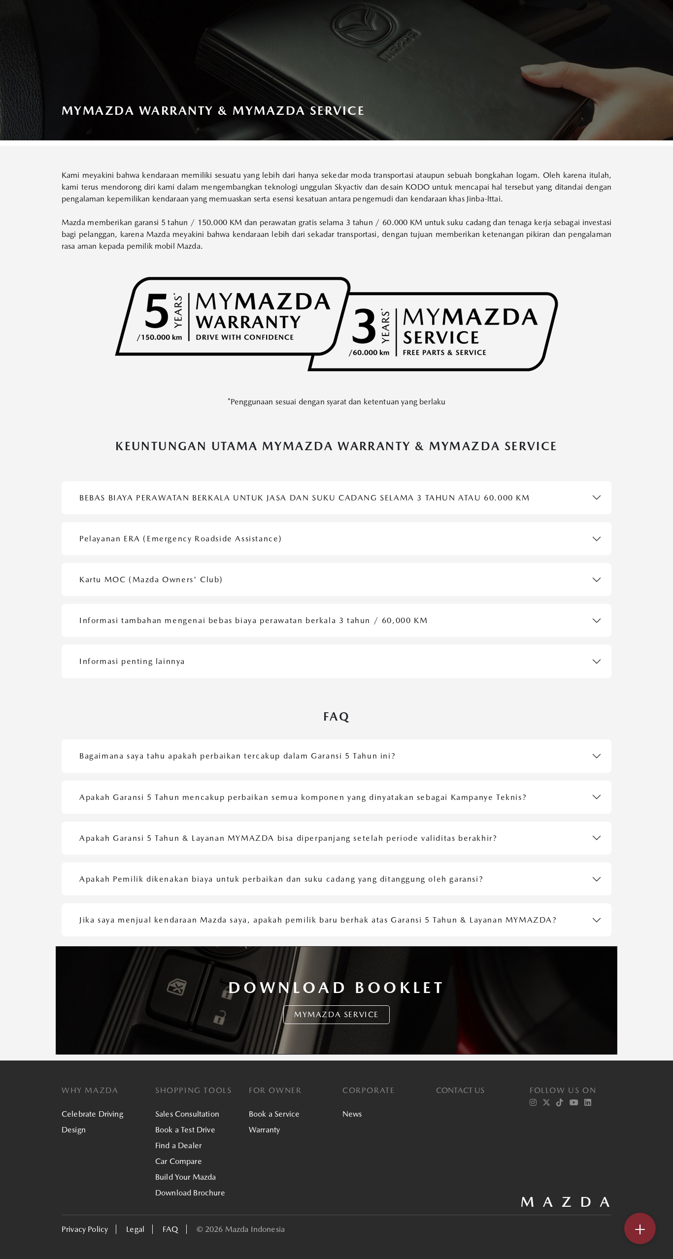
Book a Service (274, 1114)
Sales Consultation (187, 1114)
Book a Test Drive (185, 1129)
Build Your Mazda (185, 1177)
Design (74, 1129)
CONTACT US (460, 1090)
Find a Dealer (178, 1145)
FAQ (170, 1229)
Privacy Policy (85, 1229)
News (352, 1114)
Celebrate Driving (92, 1114)
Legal (135, 1229)
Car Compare (178, 1161)
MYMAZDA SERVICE (336, 1014)
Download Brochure (190, 1192)
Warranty (264, 1129)
